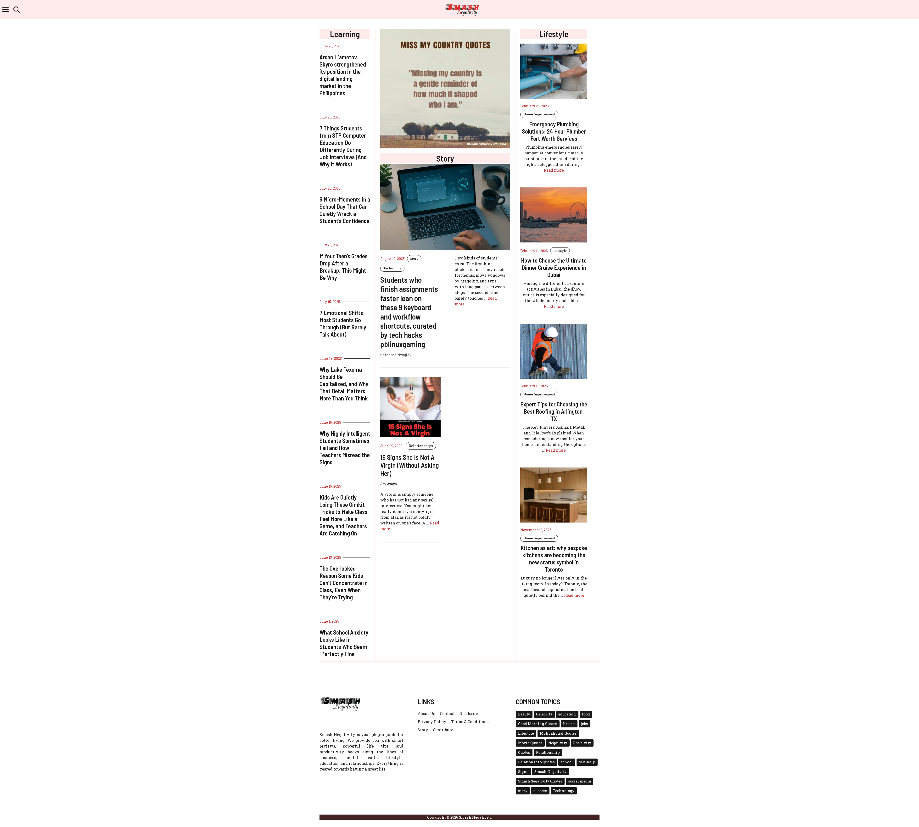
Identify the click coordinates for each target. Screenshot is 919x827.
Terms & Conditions (469, 721)
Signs (523, 771)
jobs (584, 723)
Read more (554, 170)
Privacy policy (432, 721)
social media (579, 781)
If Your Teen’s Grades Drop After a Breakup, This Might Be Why (343, 266)
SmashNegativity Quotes (540, 781)
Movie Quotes (530, 743)
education (567, 714)
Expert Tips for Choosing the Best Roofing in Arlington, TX (553, 411)
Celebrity (544, 714)
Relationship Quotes (536, 762)
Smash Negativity (550, 771)
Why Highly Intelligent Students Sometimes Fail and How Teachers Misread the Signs (344, 448)
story (522, 790)
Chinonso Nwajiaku (397, 355)
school (567, 762)
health (569, 723)
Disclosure (469, 713)
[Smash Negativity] (461, 9)
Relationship (548, 752)
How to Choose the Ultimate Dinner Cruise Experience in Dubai (554, 267)
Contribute (443, 729)
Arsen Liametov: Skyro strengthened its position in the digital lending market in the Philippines (342, 74)
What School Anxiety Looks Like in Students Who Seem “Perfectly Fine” (343, 643)
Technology (392, 268)
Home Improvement (539, 114)
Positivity (582, 743)
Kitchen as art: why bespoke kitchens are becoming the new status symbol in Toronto (554, 558)
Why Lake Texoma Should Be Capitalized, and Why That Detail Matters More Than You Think (343, 384)
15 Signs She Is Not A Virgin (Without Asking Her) (409, 465)
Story (414, 258)
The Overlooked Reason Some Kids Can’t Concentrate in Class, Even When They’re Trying (343, 583)
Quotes (524, 752)
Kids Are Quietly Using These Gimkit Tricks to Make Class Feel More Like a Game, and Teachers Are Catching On (343, 515)
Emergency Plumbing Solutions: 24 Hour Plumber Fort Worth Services (554, 131)
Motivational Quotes (558, 733)
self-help (587, 762)
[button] (16, 9)
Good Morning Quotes (537, 723)
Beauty (524, 714)
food (586, 714)
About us (426, 713)
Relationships (421, 446)
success (540, 790)
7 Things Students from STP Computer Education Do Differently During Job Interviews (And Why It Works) (343, 146)
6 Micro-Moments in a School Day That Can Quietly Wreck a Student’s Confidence (344, 210)
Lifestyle (560, 250)
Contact (447, 713)
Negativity (557, 743)
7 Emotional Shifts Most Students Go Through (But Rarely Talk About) (342, 323)
